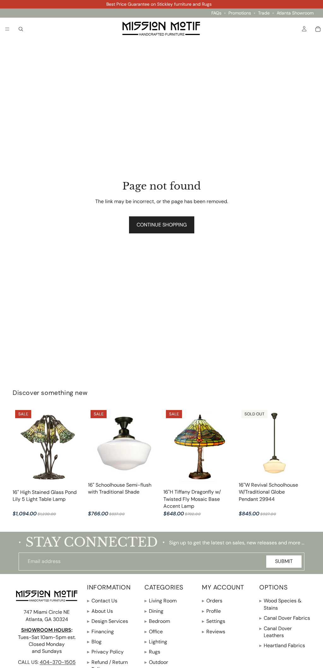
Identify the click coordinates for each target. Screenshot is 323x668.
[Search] (21, 29)
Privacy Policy (105, 651)
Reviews (213, 631)
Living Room (160, 600)
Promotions (239, 13)
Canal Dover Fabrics (284, 618)
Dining (153, 610)
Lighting (155, 641)
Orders (212, 600)
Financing (100, 631)
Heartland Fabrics (282, 645)
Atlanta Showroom (295, 13)
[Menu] (7, 29)
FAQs (216, 13)
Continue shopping (162, 224)
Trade (264, 13)
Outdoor (156, 662)
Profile (211, 610)
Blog (94, 641)
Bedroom (157, 621)
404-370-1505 (58, 662)
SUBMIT (284, 561)
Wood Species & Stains (280, 604)
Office (153, 631)
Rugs (152, 651)
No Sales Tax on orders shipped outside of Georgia (159, 4)
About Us (100, 610)
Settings (213, 621)
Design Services (107, 621)
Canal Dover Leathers (275, 631)
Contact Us (102, 600)
